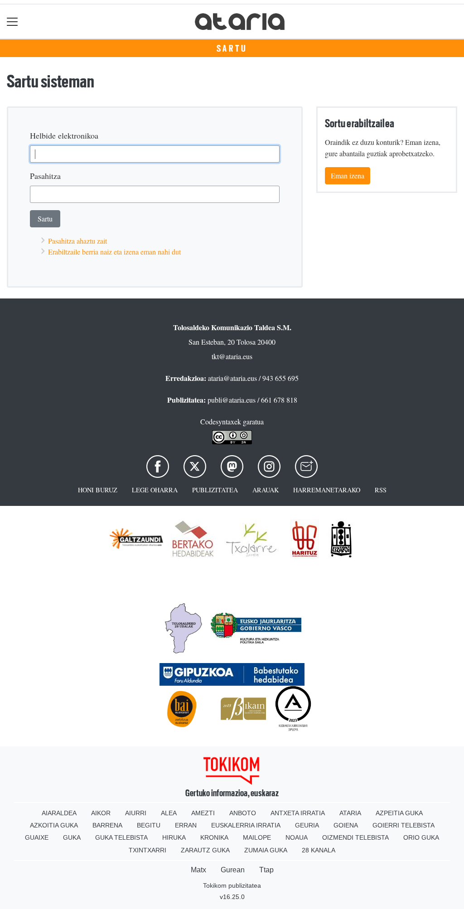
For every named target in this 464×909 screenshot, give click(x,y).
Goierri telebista (403, 825)
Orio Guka (421, 837)
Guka (72, 837)
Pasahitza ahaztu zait (77, 240)
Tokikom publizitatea (232, 885)
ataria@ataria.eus (232, 378)
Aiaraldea (59, 813)
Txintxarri (147, 850)
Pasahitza (45, 175)
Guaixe (36, 837)
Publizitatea (215, 490)
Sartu (232, 48)
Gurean (233, 870)
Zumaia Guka (265, 850)
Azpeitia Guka (399, 813)
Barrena (107, 825)
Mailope (257, 837)
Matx (198, 870)
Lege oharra (155, 490)
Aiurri (135, 813)
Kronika (214, 837)
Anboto (242, 813)
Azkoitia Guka (54, 825)
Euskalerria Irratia (245, 825)
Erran (186, 825)
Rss (381, 490)
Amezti (203, 813)
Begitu (148, 825)
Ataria (350, 813)
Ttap (266, 870)
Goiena (346, 825)
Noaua (296, 837)
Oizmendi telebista (355, 837)
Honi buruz (97, 490)
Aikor (101, 813)
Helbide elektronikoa (64, 135)
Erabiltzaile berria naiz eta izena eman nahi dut (114, 251)
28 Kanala (318, 850)
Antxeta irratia (298, 813)
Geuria (307, 825)
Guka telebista (121, 837)
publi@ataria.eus (232, 399)
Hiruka (174, 837)
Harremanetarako (326, 490)
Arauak (265, 490)
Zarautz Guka (205, 850)
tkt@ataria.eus (232, 356)
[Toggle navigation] (12, 21)
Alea (169, 813)
